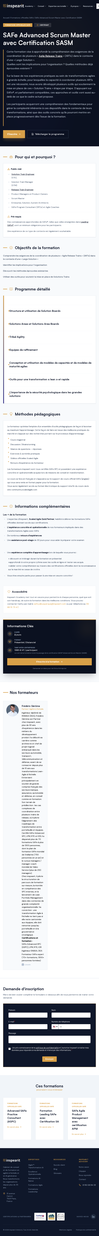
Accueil (6, 18)
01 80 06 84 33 (89, 1185)
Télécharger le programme (49, 134)
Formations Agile (35, 1185)
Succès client (59, 1165)
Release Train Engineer (22, 189)
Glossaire (57, 1173)
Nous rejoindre (85, 1175)
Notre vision (84, 1167)
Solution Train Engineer (22, 174)
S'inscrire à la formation (47, 661)
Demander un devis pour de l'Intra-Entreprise (49, 668)
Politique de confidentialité (86, 1230)
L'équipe (82, 1171)
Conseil (41, 6)
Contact (82, 1179)
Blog (55, 1169)
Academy (29, 6)
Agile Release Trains (50, 56)
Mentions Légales (65, 1230)
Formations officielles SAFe (22, 18)
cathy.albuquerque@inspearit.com (49, 604)
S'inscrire (12, 134)
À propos (75, 6)
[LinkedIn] (93, 1216)
